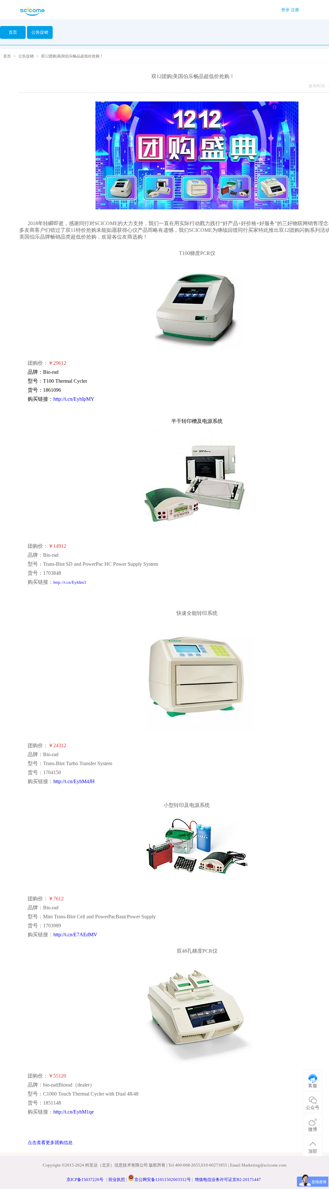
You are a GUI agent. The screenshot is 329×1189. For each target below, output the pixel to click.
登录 (285, 9)
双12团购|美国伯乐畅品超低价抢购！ (72, 56)
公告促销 (26, 56)
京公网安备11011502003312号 (162, 1179)
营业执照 (116, 1179)
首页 (13, 32)
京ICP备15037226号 (85, 1179)
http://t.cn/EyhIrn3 (69, 582)
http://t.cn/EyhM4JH (74, 781)
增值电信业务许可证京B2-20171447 (228, 1179)
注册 (295, 9)
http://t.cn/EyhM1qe (73, 1112)
